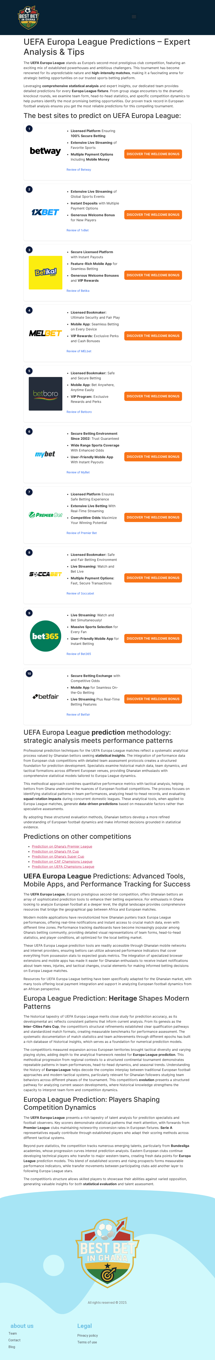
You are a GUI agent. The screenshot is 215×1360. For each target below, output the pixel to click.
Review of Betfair (78, 714)
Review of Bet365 (79, 654)
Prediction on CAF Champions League (62, 861)
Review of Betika (78, 290)
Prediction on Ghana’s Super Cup (58, 856)
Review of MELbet (79, 351)
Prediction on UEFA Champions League (63, 866)
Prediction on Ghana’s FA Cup (55, 851)
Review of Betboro (79, 412)
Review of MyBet (78, 472)
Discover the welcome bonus (153, 154)
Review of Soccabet (80, 593)
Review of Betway (79, 169)
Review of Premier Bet (82, 533)
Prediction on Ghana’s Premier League (62, 846)
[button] (133, 16)
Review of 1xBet (78, 230)
